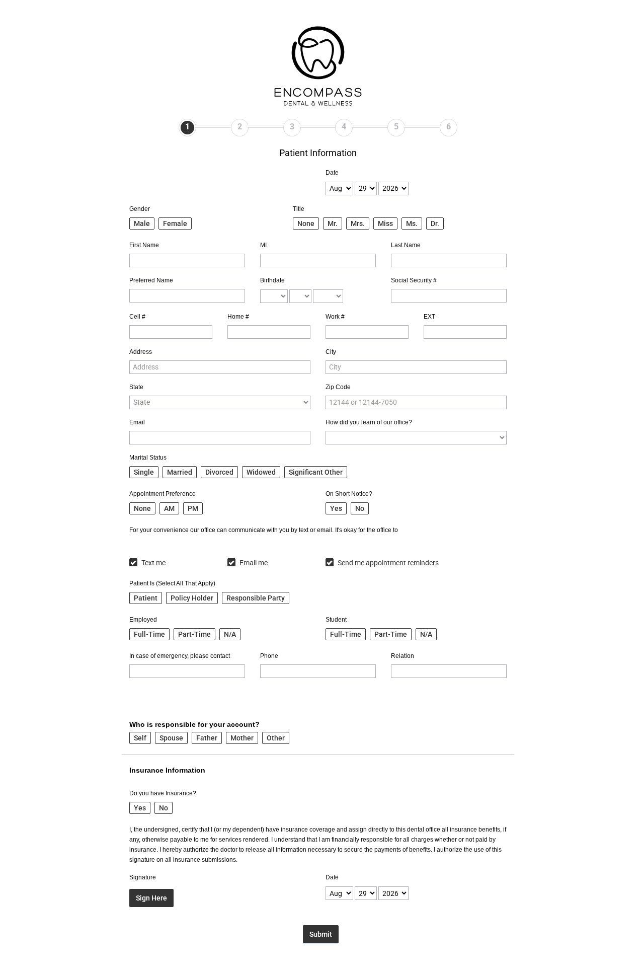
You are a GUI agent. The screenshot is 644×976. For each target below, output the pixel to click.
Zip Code (338, 387)
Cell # (137, 316)
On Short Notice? (349, 493)
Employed (143, 619)
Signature (142, 877)
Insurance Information (167, 770)
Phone (269, 655)
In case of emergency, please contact (179, 655)
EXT (429, 316)
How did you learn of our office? (369, 422)
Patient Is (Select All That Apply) (172, 583)
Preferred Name (151, 280)
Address (140, 351)
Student (336, 619)
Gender (139, 208)
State (136, 387)
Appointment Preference (162, 493)
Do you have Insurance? (162, 793)
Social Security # (414, 280)
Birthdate (272, 280)
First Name (144, 245)
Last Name (406, 245)
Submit (320, 934)
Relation (402, 655)
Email (137, 422)
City (331, 351)
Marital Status (148, 457)
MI (263, 245)
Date (332, 172)
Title (298, 208)
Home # (238, 316)
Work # (335, 316)
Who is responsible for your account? (194, 724)
